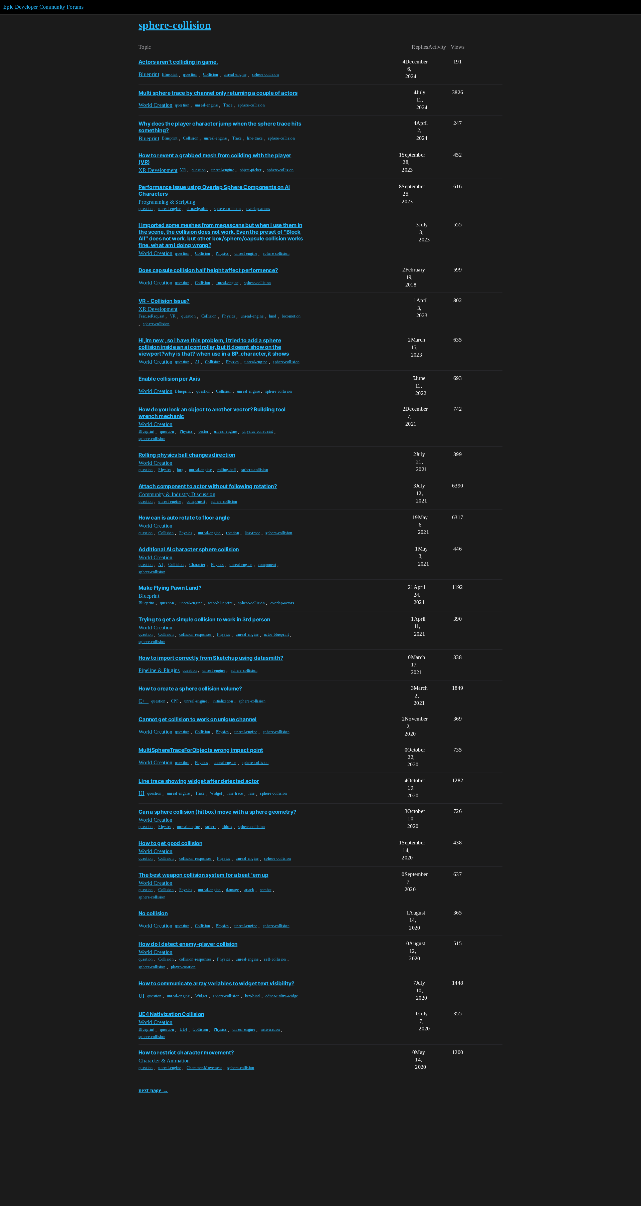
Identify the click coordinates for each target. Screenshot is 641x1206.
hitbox (227, 826)
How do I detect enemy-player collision (188, 944)
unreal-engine (235, 74)
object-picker (250, 170)
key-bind (252, 996)
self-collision (275, 959)
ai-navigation (197, 208)
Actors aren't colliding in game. (178, 61)
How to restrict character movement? (186, 1052)
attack (249, 889)
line (251, 793)
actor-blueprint (220, 603)
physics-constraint (257, 431)
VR (183, 170)
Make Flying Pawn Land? (170, 587)
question (190, 74)
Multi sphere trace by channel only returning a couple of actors (218, 92)
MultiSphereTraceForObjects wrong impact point (201, 750)
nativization (270, 1029)
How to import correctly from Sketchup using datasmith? (211, 657)
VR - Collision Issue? (164, 300)
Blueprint (170, 74)
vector (203, 431)
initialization (223, 701)
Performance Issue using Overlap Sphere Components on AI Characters (214, 190)
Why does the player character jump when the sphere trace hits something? (220, 127)
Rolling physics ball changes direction (187, 454)
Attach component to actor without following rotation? (208, 486)
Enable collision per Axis (169, 378)
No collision (153, 913)
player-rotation (183, 967)
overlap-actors (258, 208)
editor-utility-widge (281, 996)
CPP (175, 701)
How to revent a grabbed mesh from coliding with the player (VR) (215, 158)
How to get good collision (170, 843)
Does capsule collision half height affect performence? (208, 270)
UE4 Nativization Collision (171, 1014)
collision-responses (195, 634)
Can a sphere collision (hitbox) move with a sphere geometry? (217, 811)
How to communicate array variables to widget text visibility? (216, 983)
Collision (210, 74)
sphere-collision (265, 74)
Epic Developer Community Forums (43, 7)
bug (180, 469)
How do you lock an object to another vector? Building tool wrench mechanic (212, 412)
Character (197, 564)
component (196, 501)
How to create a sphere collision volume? (190, 688)
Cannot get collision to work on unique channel (198, 719)
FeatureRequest (151, 316)
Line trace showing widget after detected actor (199, 781)
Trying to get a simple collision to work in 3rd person (204, 619)
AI (197, 362)
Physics (222, 253)
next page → (153, 1090)
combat (266, 889)
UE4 (183, 1029)
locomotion (291, 316)
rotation (232, 533)
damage (232, 889)
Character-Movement (204, 1067)
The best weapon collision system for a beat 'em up (203, 874)
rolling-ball (226, 469)
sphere (210, 826)
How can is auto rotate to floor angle (184, 517)
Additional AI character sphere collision (189, 549)
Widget (216, 793)
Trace (228, 105)
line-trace (254, 138)
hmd (272, 316)
